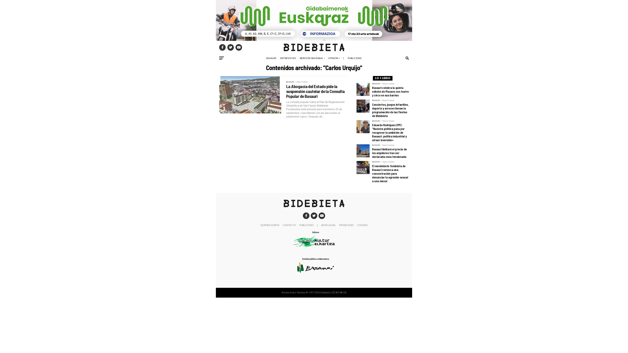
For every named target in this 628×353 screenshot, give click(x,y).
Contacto (289, 225)
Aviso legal (328, 225)
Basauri (271, 58)
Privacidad (346, 225)
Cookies (362, 225)
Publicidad (355, 58)
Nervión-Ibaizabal (311, 58)
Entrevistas (288, 58)
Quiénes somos (269, 225)
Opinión (333, 58)
